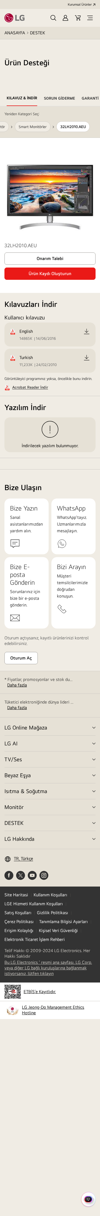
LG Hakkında (19, 838)
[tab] (22, 99)
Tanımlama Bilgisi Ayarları (63, 921)
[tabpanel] (50, 287)
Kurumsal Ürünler (80, 4)
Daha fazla (17, 685)
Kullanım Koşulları (50, 894)
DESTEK (37, 32)
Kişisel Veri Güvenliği (58, 930)
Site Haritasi (16, 894)
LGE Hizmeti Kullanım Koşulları (33, 903)
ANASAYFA (14, 32)
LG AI (11, 743)
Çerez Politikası (19, 921)
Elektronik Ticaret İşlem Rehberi (34, 939)
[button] (53, 17)
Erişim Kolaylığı (18, 930)
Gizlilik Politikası (52, 912)
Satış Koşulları (17, 912)
